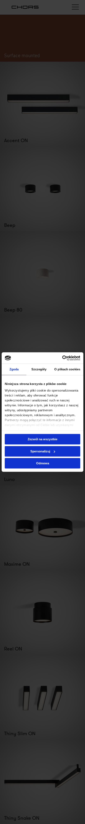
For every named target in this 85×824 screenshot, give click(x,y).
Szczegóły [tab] (38, 369)
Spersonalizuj (40, 451)
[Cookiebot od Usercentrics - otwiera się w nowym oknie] (62, 358)
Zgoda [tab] (14, 369)
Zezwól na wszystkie (42, 439)
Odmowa (42, 463)
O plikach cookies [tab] (67, 369)
